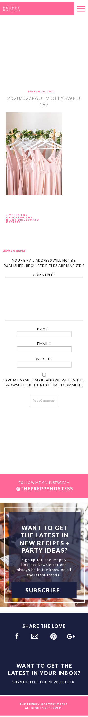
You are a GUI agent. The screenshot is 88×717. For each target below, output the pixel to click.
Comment (44, 275)
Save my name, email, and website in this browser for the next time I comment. (44, 382)
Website (44, 359)
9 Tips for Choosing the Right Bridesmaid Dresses (22, 218)
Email (44, 344)
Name (44, 329)
